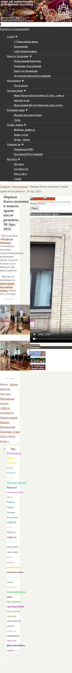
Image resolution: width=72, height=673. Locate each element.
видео (9, 547)
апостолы (12, 542)
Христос (11, 532)
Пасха (10, 497)
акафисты (11, 537)
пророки (10, 626)
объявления (12, 577)
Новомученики (16, 482)
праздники (13, 601)
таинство (11, 640)
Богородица (14, 453)
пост (9, 596)
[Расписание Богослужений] (49, 198)
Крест (10, 478)
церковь (10, 650)
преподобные (15, 606)
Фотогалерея (19, 186)
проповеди (14, 620)
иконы (9, 557)
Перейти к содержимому (15, 29)
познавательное (16, 592)
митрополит (13, 567)
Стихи (9, 527)
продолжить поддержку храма (7, 287)
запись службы (12, 552)
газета (15, 546)
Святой (11, 522)
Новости (12, 487)
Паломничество (15, 492)
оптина (10, 582)
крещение (10, 562)
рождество (11, 631)
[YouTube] (37, 198)
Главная (4, 186)
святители (13, 635)
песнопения (12, 587)
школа (17, 650)
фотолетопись (16, 645)
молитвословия (15, 572)
